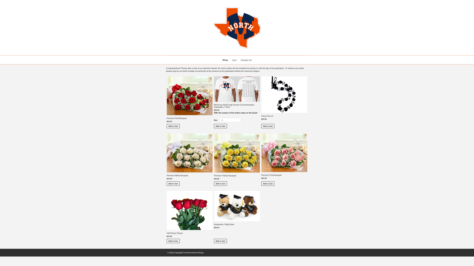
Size (215, 120)
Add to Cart (174, 126)
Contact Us (246, 60)
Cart (234, 60)
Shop (225, 60)
